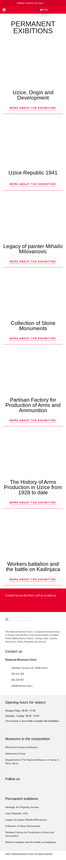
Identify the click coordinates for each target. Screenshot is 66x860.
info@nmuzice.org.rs (22, 685)
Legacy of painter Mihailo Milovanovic (33, 248)
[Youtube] (61, 3)
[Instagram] (52, 3)
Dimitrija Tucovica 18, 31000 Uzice (29, 668)
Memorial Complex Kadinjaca (21, 747)
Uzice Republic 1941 (33, 173)
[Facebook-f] (47, 3)
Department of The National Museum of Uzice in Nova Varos (32, 761)
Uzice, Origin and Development (33, 95)
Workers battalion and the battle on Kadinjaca (33, 566)
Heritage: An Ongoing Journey (22, 807)
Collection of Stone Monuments (33, 325)
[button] (56, 9)
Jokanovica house (15, 753)
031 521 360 (17, 674)
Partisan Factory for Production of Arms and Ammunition (33, 405)
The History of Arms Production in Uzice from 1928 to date (33, 487)
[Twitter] (57, 3)
